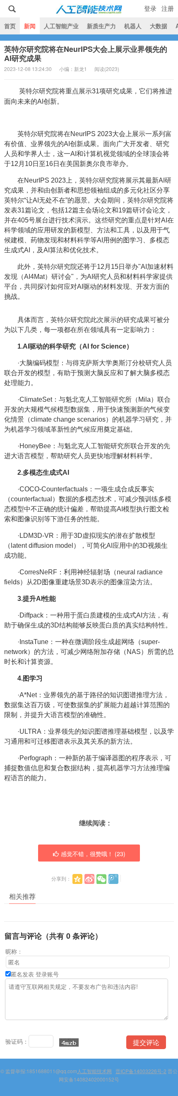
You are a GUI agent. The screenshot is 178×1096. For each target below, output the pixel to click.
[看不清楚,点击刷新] (69, 1042)
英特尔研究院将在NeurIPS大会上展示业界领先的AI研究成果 (85, 53)
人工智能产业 (61, 26)
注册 (167, 8)
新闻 (30, 26)
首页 (10, 26)
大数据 (158, 26)
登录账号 (47, 974)
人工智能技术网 (89, 8)
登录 (150, 8)
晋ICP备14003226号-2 (140, 1070)
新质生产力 (101, 26)
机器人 (133, 26)
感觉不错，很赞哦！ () (93, 853)
